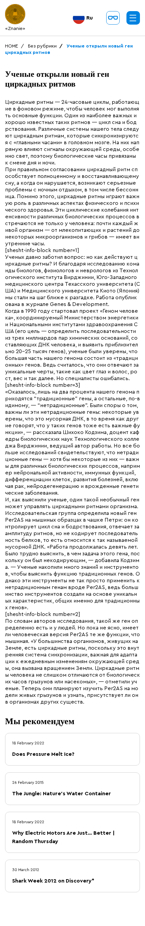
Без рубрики (42, 46)
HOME (11, 46)
